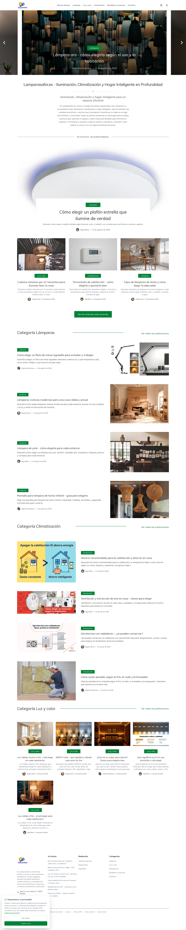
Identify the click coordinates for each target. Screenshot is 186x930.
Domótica (131, 5)
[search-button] (161, 5)
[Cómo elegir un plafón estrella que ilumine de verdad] (93, 188)
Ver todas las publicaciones (155, 333)
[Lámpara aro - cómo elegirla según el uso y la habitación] (93, 42)
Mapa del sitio (101, 912)
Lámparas (76, 5)
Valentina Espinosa (85, 861)
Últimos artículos (63, 5)
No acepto (26, 918)
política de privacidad (12, 913)
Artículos (52, 856)
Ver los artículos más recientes (93, 314)
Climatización (99, 5)
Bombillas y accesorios (116, 5)
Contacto (68, 912)
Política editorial (90, 912)
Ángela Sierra (83, 865)
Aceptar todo (26, 923)
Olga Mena (82, 869)
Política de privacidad (56, 912)
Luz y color (87, 5)
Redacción (83, 856)
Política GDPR (77, 912)
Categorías (114, 856)
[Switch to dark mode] (167, 5)
